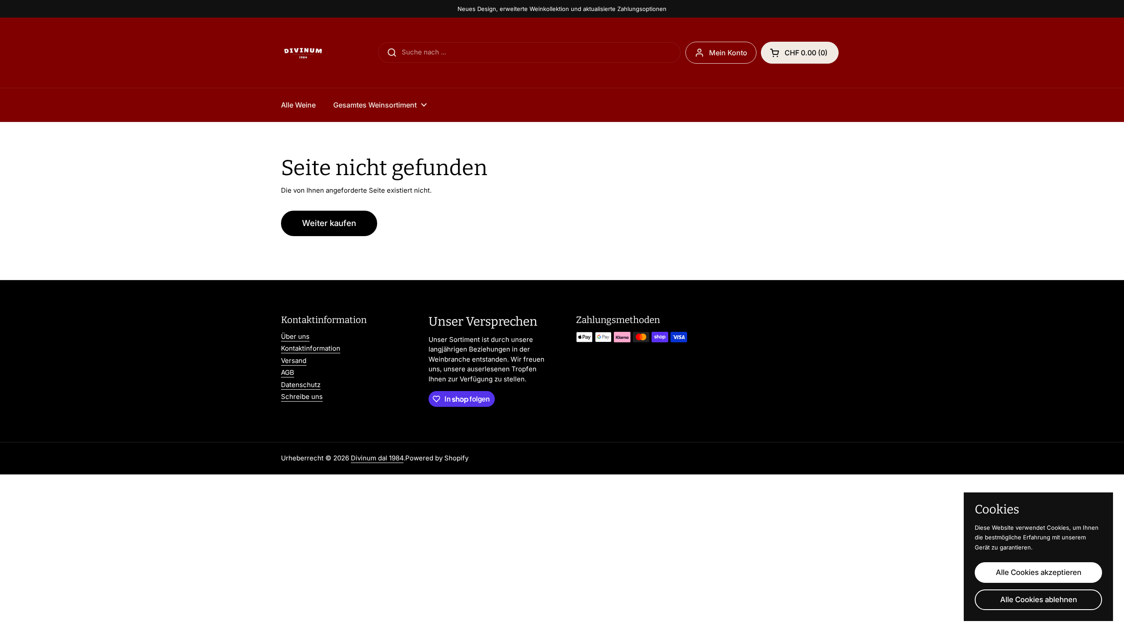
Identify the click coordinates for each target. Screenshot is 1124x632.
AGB (287, 372)
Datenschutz (301, 385)
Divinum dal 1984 (377, 458)
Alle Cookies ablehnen (1038, 599)
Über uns (295, 336)
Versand (293, 360)
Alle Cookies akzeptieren (1038, 572)
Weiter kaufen (329, 223)
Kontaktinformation (310, 348)
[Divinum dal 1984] (303, 53)
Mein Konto (728, 52)
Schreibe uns (302, 396)
